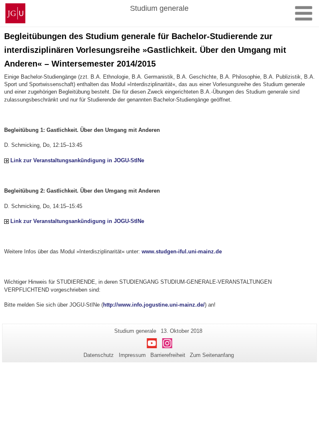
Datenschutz (98, 355)
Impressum (132, 355)
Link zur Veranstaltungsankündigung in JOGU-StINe (77, 160)
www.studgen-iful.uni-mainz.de (182, 251)
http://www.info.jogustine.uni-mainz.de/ (154, 305)
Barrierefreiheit (167, 355)
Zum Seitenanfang (212, 355)
